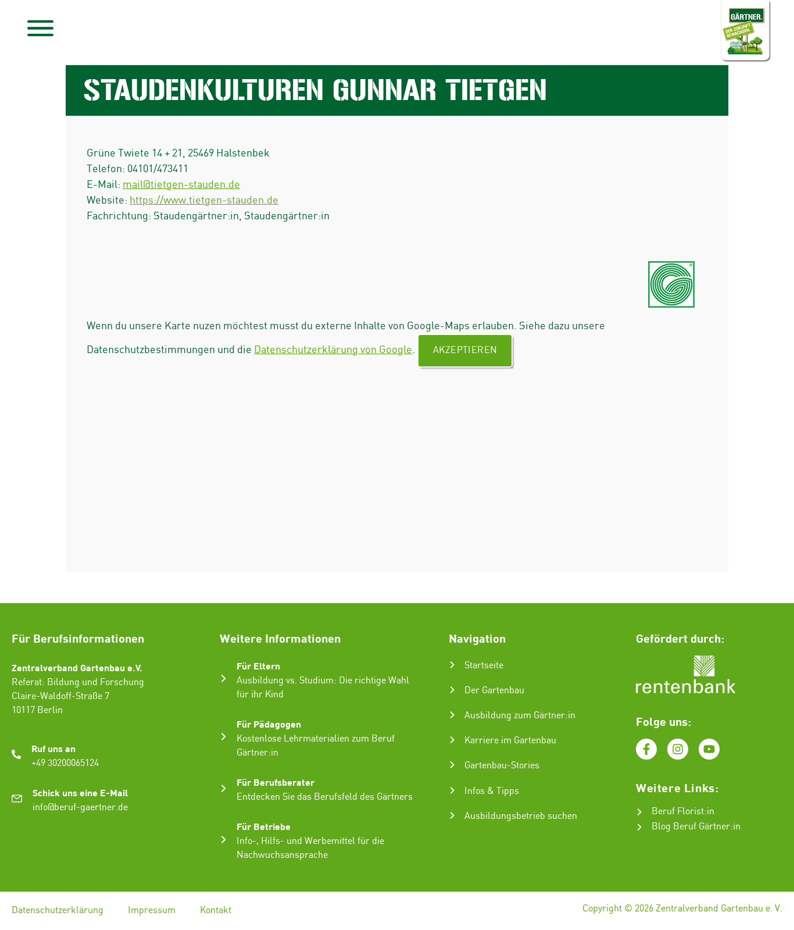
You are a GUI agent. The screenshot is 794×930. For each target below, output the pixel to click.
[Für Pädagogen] (223, 736)
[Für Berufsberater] (223, 788)
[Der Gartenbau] (452, 689)
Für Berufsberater (275, 782)
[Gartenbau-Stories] (452, 764)
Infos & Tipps (491, 791)
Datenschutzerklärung (57, 910)
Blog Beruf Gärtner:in (696, 827)
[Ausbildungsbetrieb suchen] (452, 815)
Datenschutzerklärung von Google (333, 349)
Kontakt (215, 910)
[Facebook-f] (646, 749)
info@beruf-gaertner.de (80, 808)
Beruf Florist (678, 812)
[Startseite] (452, 664)
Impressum (152, 910)
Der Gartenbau (494, 691)
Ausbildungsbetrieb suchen (520, 816)
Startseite (483, 666)
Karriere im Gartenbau (510, 741)
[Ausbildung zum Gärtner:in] (452, 714)
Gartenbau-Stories (501, 766)
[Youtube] (709, 749)
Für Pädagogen (269, 724)
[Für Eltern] (223, 678)
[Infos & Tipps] (452, 790)
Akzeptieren (465, 350)
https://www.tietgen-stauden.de (204, 200)
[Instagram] (677, 749)
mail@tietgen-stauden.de (181, 184)
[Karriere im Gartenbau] (452, 739)
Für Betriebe (264, 826)
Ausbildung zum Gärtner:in (519, 716)
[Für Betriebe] (223, 839)
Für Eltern (258, 666)
